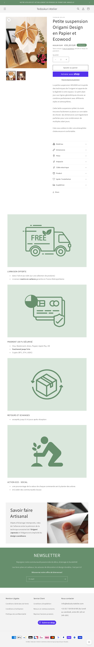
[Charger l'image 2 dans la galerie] (21, 75)
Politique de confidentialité (16, 614)
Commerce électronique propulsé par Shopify (54, 642)
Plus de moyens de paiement (71, 79)
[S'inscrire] (65, 579)
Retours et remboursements (44, 609)
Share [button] (57, 192)
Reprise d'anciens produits (43, 614)
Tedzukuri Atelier (35, 642)
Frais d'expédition (68, 48)
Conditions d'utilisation (14, 609)
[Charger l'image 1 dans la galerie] (10, 75)
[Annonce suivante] (89, 2)
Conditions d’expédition (42, 604)
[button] (4, 8)
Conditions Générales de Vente (17, 604)
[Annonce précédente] (4, 2)
